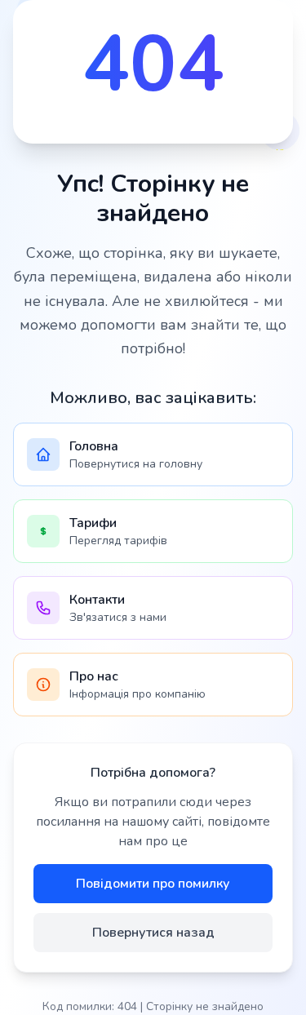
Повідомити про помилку (153, 884)
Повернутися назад (153, 933)
